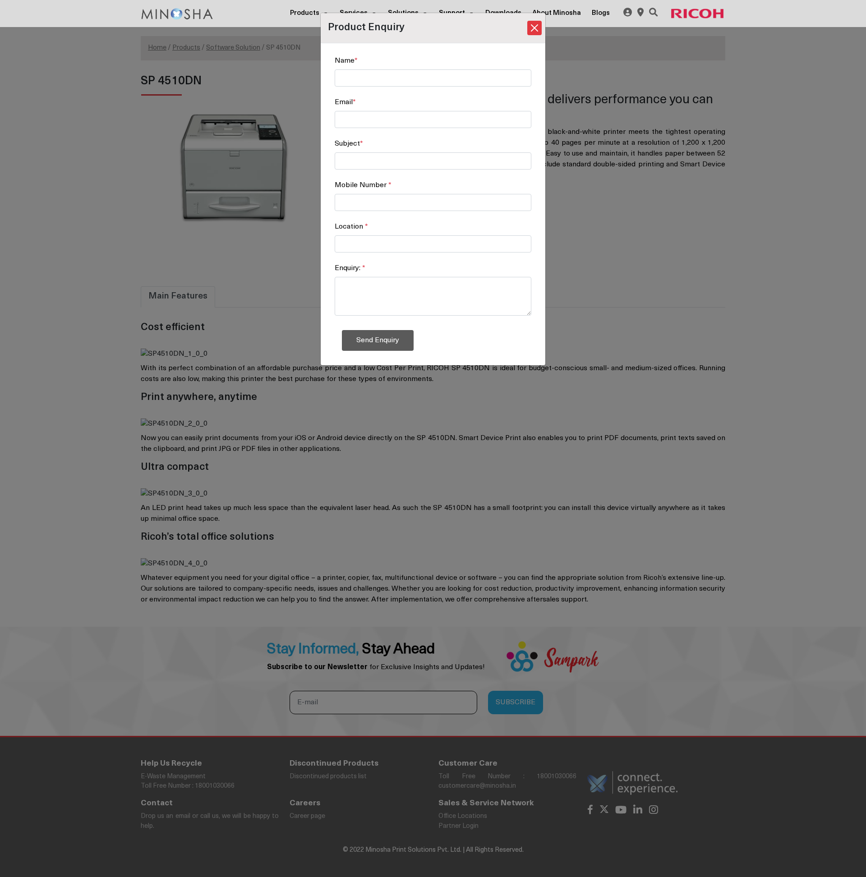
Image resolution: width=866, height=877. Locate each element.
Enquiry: (350, 268)
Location (351, 226)
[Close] (534, 28)
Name (346, 60)
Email (345, 102)
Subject (349, 143)
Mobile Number (363, 185)
